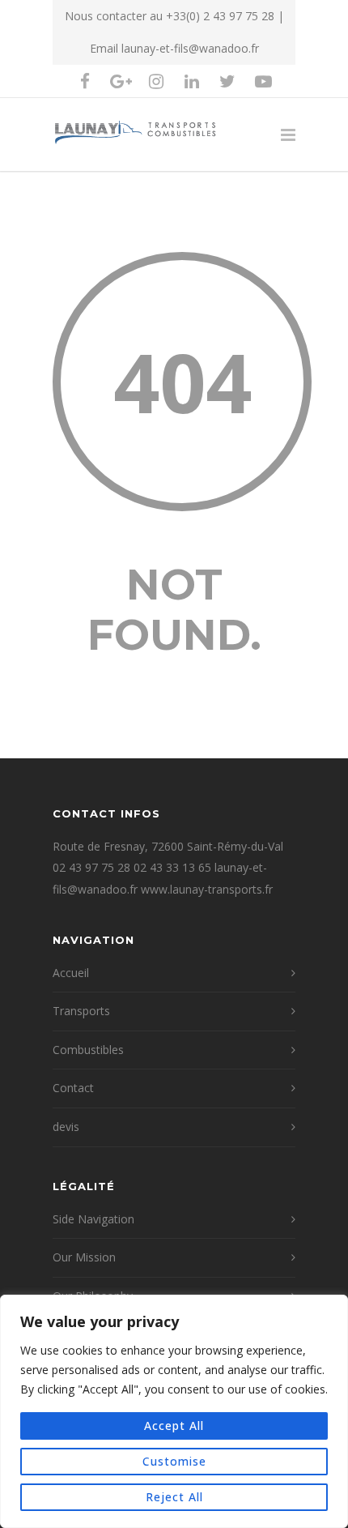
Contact (73, 1087)
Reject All (174, 1497)
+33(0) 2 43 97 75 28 (220, 15)
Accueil (71, 972)
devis (66, 1126)
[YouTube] (263, 81)
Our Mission (84, 1257)
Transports (81, 1010)
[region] (174, 1411)
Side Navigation (93, 1219)
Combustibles (88, 1049)
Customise (174, 1461)
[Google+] (120, 81)
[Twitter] (227, 81)
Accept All (174, 1425)
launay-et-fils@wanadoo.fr (190, 48)
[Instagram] (156, 81)
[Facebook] (85, 81)
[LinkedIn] (192, 81)
